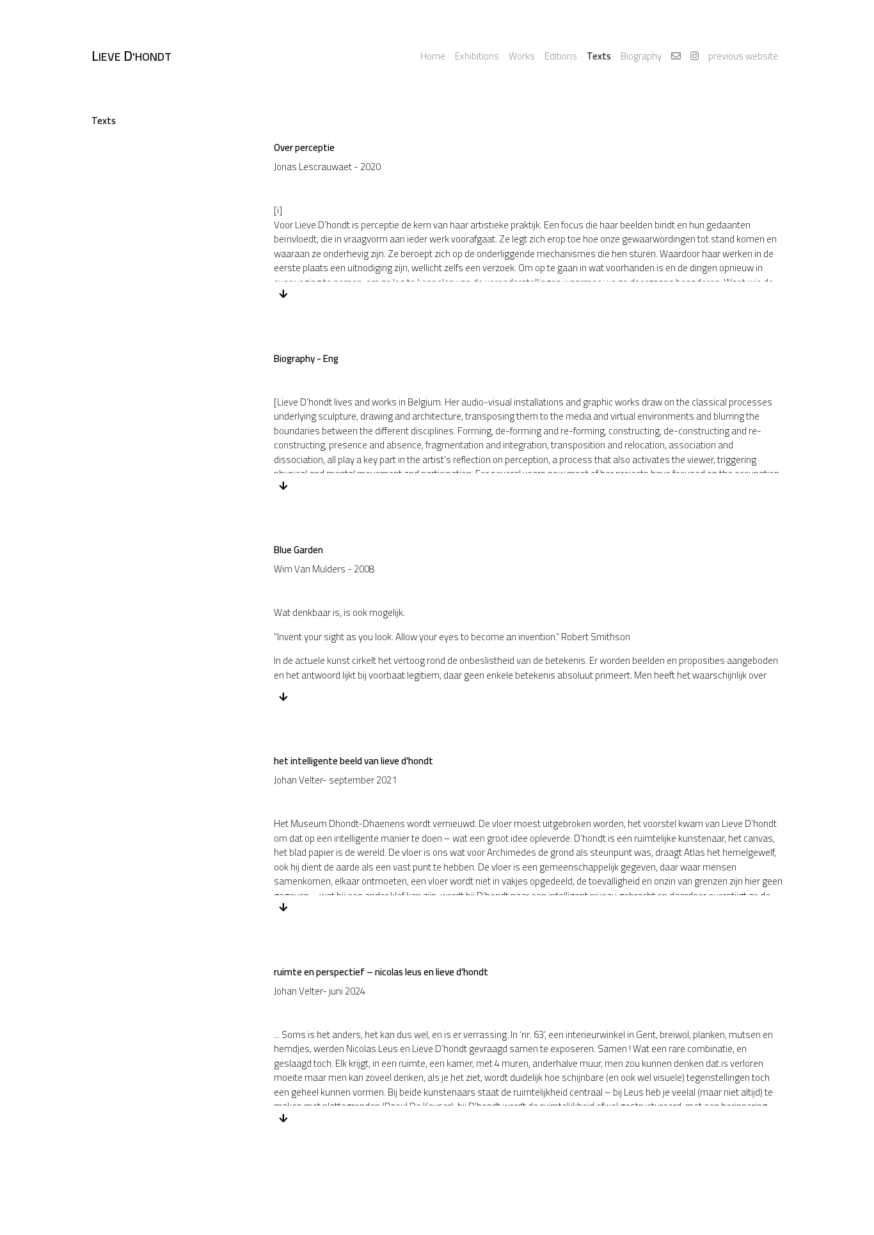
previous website (743, 56)
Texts (599, 56)
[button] (284, 293)
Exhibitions (477, 56)
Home (432, 56)
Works (522, 56)
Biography (641, 56)
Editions (560, 56)
